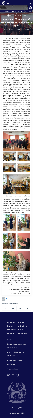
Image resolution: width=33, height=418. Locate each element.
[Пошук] (30, 3)
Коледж (28, 11)
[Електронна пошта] (27, 308)
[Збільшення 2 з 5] (28, 154)
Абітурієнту (22, 326)
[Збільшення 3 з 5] (13, 165)
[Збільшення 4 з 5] (28, 165)
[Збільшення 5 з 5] (28, 177)
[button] (30, 7)
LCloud (20, 329)
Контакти (10, 333)
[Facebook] (5, 308)
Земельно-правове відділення (12, 11)
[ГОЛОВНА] (4, 29)
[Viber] (20, 308)
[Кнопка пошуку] (14, 339)
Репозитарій (22, 333)
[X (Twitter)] (13, 308)
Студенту (21, 322)
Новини (10, 326)
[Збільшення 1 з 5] (13, 154)
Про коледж (11, 329)
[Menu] (8, 3)
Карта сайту (11, 322)
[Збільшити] (28, 133)
